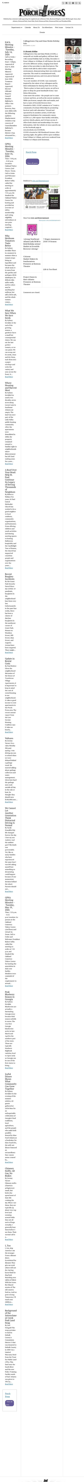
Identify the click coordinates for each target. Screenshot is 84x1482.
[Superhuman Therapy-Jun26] (73, 61)
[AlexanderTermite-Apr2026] (42, 209)
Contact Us (69, 27)
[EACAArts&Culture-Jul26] (73, 84)
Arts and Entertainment (40, 181)
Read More (9, 138)
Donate (42, 32)
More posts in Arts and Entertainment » (50, 220)
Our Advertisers (47, 27)
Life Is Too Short (50, 269)
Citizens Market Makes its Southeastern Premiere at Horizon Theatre (31, 261)
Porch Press (31, 152)
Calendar (28, 27)
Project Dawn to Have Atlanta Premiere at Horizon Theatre (31, 281)
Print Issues (59, 27)
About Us (36, 27)
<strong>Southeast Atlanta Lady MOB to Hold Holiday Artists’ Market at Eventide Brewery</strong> (32, 244)
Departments (16, 27)
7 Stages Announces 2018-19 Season (51, 240)
